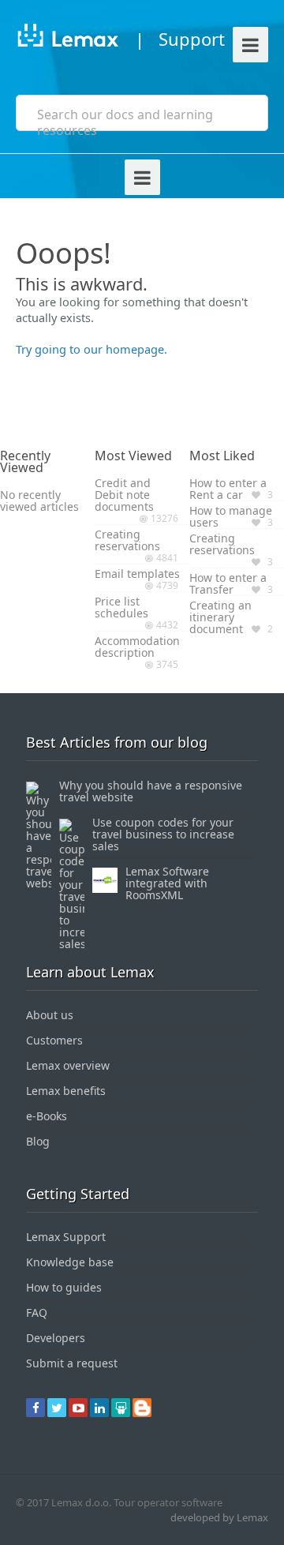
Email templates (137, 573)
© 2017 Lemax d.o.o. (63, 1502)
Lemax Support (66, 1236)
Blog (38, 1141)
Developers (55, 1337)
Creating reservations (127, 540)
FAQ (36, 1312)
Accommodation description (137, 646)
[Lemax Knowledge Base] (67, 38)
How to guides (64, 1287)
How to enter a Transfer (228, 583)
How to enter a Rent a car (228, 488)
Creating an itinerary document (220, 617)
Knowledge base (70, 1261)
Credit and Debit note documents (124, 494)
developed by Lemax (219, 1517)
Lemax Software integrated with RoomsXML (167, 883)
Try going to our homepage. (91, 349)
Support (192, 39)
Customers (54, 1040)
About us (49, 1014)
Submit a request (72, 1363)
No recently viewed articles (39, 500)
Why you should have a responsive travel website (150, 791)
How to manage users (230, 516)
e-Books (46, 1115)
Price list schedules (121, 607)
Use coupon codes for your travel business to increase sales (163, 834)
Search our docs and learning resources (125, 122)
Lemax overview (68, 1065)
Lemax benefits (66, 1090)
